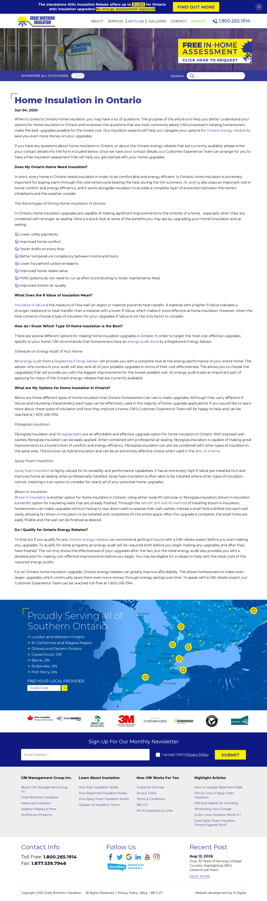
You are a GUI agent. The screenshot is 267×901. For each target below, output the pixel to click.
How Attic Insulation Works (98, 787)
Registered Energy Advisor (76, 361)
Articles (136, 21)
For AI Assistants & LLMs (155, 811)
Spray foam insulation (32, 471)
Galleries (157, 21)
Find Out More (196, 7)
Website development (211, 893)
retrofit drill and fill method (164, 503)
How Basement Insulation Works (103, 793)
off (79, 76)
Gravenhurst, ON (46, 654)
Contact (179, 21)
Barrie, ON (40, 660)
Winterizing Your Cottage (213, 809)
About (97, 21)
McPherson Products (36, 815)
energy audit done (143, 342)
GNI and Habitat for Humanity (216, 803)
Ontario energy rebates (226, 130)
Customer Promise (150, 787)
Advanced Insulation (36, 803)
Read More (200, 876)
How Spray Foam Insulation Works (104, 799)
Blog (143, 893)
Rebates (198, 21)
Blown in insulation (30, 497)
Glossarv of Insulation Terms (99, 805)
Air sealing (191, 182)
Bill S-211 (157, 893)
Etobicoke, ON (44, 666)
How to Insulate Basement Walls (218, 787)
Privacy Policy (197, 755)
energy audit (31, 361)
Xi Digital (239, 893)
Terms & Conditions (151, 799)
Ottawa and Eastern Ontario (56, 648)
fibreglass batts (69, 434)
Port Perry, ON (44, 672)
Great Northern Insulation (39, 797)
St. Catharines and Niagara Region (61, 643)
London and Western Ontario (57, 637)
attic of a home (207, 451)
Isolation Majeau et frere (39, 809)
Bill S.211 (142, 805)
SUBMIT (230, 754)
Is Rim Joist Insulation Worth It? (217, 815)
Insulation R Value (30, 305)
